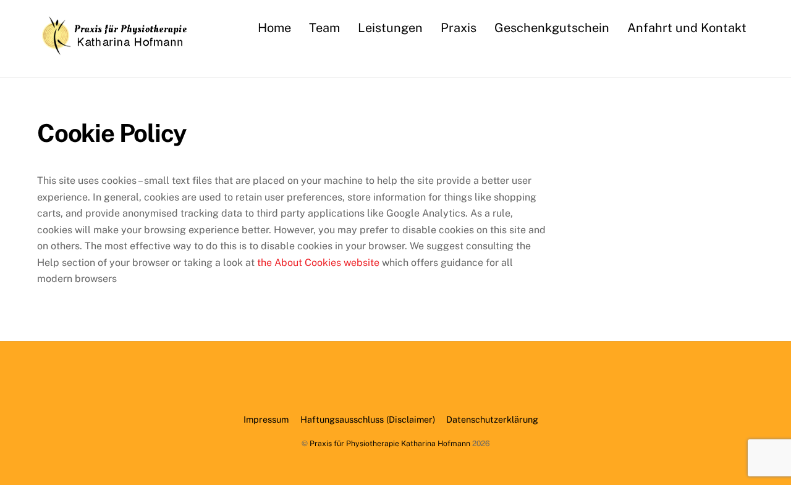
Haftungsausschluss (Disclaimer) (367, 419)
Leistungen (390, 27)
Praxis (458, 27)
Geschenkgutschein (551, 27)
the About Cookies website (318, 262)
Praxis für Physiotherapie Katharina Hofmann (390, 443)
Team (324, 27)
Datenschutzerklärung (492, 419)
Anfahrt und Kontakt (687, 27)
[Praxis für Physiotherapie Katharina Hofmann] (114, 48)
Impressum (266, 419)
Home (274, 27)
